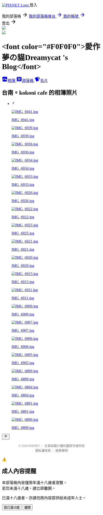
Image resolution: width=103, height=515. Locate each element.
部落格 (28, 81)
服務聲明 (61, 450)
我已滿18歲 (12, 507)
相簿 (12, 81)
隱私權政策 (43, 450)
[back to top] (6, 437)
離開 (27, 507)
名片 (44, 81)
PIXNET (34, 446)
